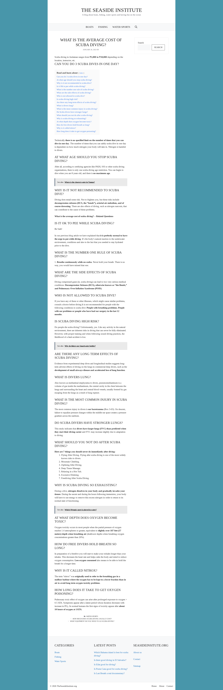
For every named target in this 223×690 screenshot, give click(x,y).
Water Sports (121, 27)
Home (154, 686)
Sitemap (137, 666)
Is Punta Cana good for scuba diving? (111, 669)
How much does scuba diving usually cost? (92, 619)
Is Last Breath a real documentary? (109, 673)
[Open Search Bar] (136, 26)
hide (81, 73)
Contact (136, 659)
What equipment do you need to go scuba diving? (92, 621)
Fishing (103, 27)
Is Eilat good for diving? (105, 664)
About (161, 686)
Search (141, 42)
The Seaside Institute (111, 10)
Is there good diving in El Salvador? (110, 660)
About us (137, 652)
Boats (89, 27)
